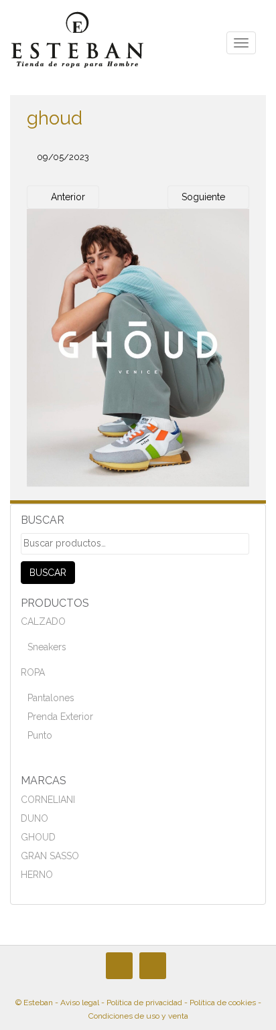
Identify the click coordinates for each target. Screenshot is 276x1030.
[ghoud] (138, 348)
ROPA (33, 672)
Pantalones (50, 697)
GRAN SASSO (50, 856)
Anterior (66, 197)
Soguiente (205, 197)
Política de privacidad (144, 1002)
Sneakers (46, 647)
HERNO (37, 874)
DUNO (34, 818)
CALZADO (43, 621)
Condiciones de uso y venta (138, 1016)
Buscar (47, 572)
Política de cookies (223, 1002)
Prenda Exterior (60, 716)
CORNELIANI (48, 799)
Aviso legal (79, 1002)
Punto (39, 735)
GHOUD (38, 837)
